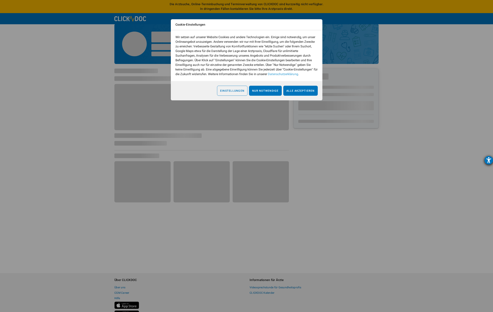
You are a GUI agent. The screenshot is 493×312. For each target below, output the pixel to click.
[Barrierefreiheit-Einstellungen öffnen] (489, 160)
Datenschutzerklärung (283, 74)
